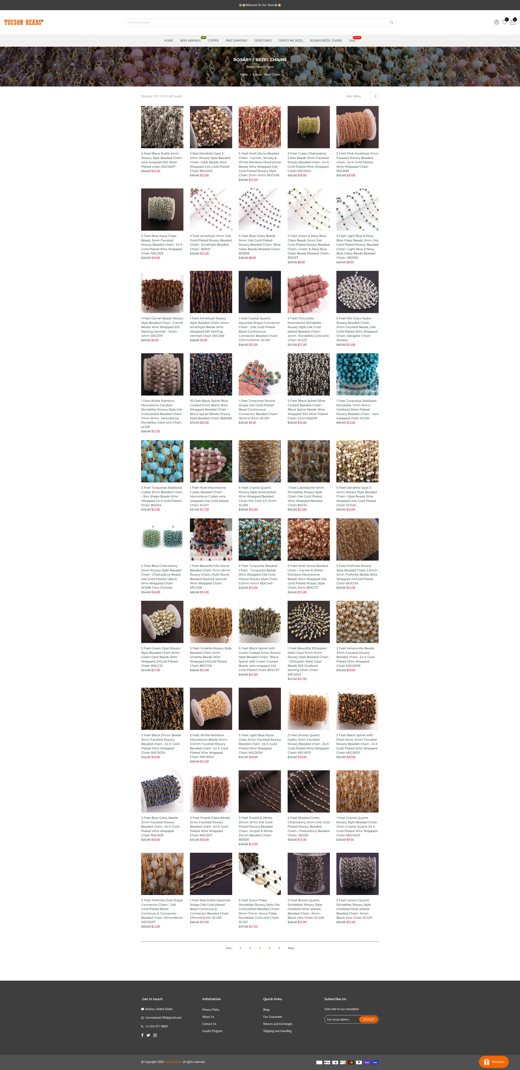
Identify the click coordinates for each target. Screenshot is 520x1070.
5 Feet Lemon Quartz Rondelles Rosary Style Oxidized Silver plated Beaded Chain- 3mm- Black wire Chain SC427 (354, 909)
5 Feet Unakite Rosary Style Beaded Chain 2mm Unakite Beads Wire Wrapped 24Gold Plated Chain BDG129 (211, 657)
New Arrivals (190, 40)
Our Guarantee (272, 1016)
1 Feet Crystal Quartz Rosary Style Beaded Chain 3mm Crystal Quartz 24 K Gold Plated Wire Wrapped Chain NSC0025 (356, 826)
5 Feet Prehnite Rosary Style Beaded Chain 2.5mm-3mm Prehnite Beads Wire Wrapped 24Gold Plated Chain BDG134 (357, 574)
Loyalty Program (212, 1031)
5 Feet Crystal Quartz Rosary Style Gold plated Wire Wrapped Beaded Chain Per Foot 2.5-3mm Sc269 (257, 496)
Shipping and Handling (277, 1031)
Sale (352, 40)
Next (291, 948)
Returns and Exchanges (277, 1024)
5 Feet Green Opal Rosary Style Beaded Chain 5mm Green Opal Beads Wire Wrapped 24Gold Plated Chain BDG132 (160, 657)
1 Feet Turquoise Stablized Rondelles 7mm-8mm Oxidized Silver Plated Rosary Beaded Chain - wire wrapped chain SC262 (357, 409)
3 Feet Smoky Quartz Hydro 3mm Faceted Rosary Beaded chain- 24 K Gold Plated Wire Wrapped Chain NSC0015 (308, 743)
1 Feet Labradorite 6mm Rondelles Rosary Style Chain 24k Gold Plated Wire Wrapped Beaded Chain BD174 (306, 496)
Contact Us (209, 1024)
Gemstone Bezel (291, 40)
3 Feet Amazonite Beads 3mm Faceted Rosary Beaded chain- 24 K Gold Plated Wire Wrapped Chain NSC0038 (355, 657)
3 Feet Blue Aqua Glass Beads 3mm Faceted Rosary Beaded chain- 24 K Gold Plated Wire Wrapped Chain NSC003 (162, 244)
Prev (228, 948)
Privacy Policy (210, 1009)
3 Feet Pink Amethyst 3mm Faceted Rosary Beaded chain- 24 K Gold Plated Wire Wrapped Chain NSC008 (357, 162)
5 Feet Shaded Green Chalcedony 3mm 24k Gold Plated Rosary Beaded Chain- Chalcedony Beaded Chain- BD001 (309, 826)
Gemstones (263, 40)
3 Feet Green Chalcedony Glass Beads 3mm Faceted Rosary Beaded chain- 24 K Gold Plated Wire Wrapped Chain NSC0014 (308, 162)
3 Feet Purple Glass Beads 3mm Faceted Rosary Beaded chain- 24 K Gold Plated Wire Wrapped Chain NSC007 (210, 826)
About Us (208, 1016)
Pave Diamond (236, 40)
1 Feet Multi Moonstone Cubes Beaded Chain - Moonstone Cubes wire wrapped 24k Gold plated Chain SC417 (209, 496)
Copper (213, 40)
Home (168, 40)
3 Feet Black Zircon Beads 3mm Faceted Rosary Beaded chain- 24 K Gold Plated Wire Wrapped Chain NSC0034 (161, 743)
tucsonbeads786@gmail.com (164, 1017)
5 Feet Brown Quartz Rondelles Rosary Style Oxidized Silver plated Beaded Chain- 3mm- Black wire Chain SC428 (306, 909)
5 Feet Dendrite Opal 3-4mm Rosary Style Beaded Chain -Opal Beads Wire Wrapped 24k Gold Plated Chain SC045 (356, 496)
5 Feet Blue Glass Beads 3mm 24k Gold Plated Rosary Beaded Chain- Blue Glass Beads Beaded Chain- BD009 (260, 244)
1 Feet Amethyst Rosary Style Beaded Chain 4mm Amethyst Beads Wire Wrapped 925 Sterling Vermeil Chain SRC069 (209, 327)
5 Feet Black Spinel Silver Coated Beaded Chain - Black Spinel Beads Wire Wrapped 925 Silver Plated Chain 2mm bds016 (308, 409)
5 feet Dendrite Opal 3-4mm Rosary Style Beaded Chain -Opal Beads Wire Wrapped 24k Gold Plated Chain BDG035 (210, 162)
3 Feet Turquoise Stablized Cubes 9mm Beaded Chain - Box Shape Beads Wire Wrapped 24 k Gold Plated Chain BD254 (161, 496)
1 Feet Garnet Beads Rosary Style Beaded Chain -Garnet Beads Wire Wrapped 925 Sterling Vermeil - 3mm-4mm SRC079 (162, 327)
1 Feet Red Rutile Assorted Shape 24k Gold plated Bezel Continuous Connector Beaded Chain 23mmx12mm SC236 (210, 909)
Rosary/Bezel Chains (326, 40)
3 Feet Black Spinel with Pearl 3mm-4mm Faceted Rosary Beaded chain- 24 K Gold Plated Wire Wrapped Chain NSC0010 (357, 743)
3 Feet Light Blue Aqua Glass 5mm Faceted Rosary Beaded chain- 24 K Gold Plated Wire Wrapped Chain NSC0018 (260, 743)
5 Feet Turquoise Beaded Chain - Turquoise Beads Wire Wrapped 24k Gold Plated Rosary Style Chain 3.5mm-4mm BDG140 (258, 574)
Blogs (266, 1009)
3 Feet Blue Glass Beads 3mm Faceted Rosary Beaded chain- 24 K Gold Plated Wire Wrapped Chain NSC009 (160, 826)
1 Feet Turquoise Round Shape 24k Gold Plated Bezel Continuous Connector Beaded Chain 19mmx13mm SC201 (258, 409)
